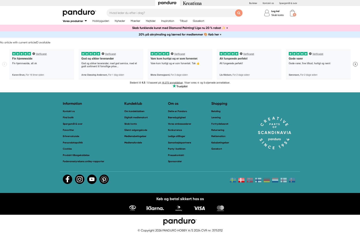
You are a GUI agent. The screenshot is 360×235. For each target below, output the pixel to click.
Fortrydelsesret (219, 123)
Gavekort (216, 148)
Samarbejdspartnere (179, 142)
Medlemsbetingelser (135, 136)
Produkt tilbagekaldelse (76, 155)
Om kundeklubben (134, 111)
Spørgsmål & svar (288, 3)
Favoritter (68, 130)
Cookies (67, 149)
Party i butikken (176, 148)
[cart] (292, 13)
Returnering (217, 130)
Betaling (215, 111)
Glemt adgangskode (135, 130)
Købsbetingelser (220, 142)
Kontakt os (268, 3)
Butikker (253, 3)
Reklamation (218, 136)
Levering (216, 117)
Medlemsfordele (133, 142)
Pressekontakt (176, 155)
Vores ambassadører (179, 123)
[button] (75, 21)
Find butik (68, 117)
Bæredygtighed (177, 117)
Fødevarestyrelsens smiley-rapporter (83, 161)
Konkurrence (175, 130)
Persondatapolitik (73, 142)
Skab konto (277, 15)
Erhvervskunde (71, 136)
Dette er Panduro (177, 111)
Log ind (275, 11)
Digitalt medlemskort (136, 117)
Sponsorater (175, 161)
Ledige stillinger (176, 136)
